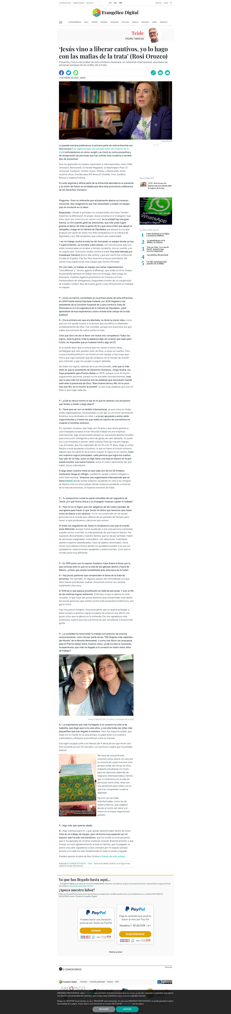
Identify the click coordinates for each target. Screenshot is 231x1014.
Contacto (83, 982)
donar (96, 930)
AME (120, 3)
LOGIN (166, 3)
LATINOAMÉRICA (74, 22)
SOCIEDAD (114, 22)
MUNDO (95, 22)
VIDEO (154, 22)
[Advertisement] (156, 161)
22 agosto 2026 (65, 3)
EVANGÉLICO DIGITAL (78, 864)
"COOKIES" (89, 993)
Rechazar (104, 1009)
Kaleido (69, 480)
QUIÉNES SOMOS (78, 3)
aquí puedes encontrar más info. (81, 886)
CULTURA (125, 22)
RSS (117, 982)
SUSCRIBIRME (135, 934)
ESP (110, 3)
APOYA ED (90, 3)
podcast (163, 22)
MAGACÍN (145, 22)
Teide (138, 33)
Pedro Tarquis (134, 38)
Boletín (158, 3)
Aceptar (127, 1009)
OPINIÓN (104, 22)
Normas (168, 967)
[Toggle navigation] (61, 22)
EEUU (86, 22)
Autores (110, 982)
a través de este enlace (112, 856)
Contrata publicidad (97, 982)
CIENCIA (135, 22)
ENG (115, 3)
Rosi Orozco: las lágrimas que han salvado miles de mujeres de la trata (160, 185)
